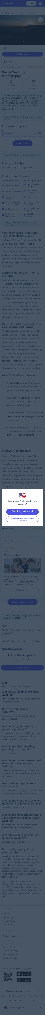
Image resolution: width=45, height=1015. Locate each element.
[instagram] (23, 660)
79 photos (9, 62)
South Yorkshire (11, 67)
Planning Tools (8, 947)
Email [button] (24, 641)
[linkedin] (28, 660)
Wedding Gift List (9, 958)
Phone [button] (37, 641)
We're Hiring (7, 917)
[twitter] (17, 660)
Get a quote (24, 54)
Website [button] (10, 641)
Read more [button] (7, 109)
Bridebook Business (11, 936)
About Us (6, 913)
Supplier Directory (10, 950)
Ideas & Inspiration (10, 954)
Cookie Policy (7, 996)
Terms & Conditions (36, 996)
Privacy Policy (20, 996)
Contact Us (7, 924)
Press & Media (8, 921)
